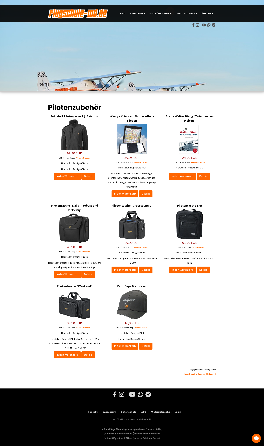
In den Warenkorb (67, 176)
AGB (143, 411)
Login (178, 411)
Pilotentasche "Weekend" (74, 286)
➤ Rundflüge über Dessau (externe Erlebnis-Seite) (132, 433)
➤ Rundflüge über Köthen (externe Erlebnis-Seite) (132, 438)
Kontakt (93, 411)
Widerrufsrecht (160, 411)
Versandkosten (83, 158)
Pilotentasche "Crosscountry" (132, 205)
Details (88, 176)
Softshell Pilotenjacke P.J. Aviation (74, 116)
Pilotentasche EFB (189, 205)
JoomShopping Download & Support (200, 374)
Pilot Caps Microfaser (132, 286)
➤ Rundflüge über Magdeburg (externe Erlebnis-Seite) (132, 429)
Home (123, 13)
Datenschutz (128, 411)
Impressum (109, 411)
